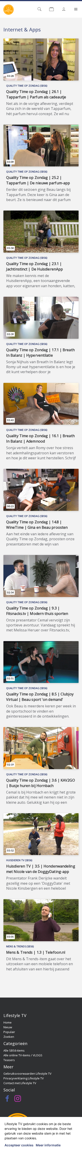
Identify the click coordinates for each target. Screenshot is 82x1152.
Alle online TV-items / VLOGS (22, 1055)
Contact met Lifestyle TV (19, 1083)
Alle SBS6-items (14, 1050)
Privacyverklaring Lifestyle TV (23, 1078)
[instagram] (18, 1100)
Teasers (9, 1060)
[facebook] (7, 1100)
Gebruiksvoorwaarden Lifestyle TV (27, 1073)
